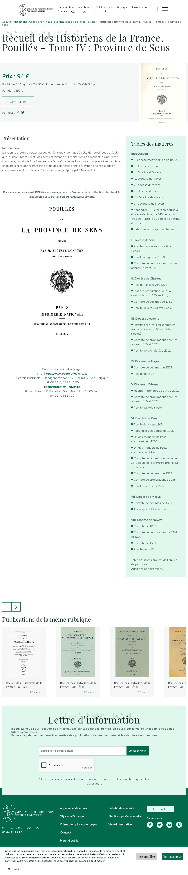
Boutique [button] (122, 7)
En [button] (106, 11)
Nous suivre (154, 818)
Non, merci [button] (13, 869)
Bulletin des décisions (123, 808)
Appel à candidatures (73, 808)
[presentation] (6, 607)
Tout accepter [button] (172, 856)
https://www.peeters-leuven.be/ (65, 373)
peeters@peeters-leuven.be (62, 387)
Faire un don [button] (139, 7)
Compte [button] (95, 11)
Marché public (69, 840)
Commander (18, 101)
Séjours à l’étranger (72, 816)
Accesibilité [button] (84, 11)
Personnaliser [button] (147, 856)
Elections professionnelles (126, 816)
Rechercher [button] (73, 11)
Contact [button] (62, 11)
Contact (65, 832)
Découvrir (35, 692)
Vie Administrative (120, 824)
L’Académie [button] (65, 7)
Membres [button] (84, 7)
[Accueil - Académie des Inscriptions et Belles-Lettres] (29, 814)
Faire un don (160, 809)
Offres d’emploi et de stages (78, 824)
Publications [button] (103, 7)
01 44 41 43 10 (12, 832)
